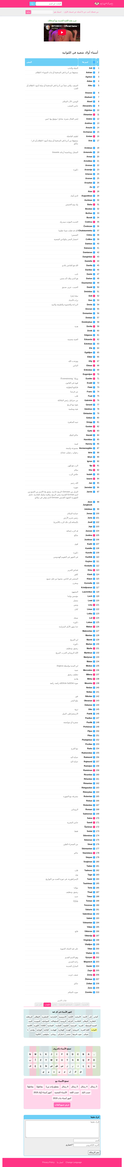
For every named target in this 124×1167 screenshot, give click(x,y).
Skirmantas (87, 849)
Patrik (89, 714)
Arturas (88, 174)
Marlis (89, 648)
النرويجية (76, 1030)
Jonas (89, 513)
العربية (81, 1026)
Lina (90, 605)
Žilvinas (88, 979)
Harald (89, 435)
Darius (89, 278)
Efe (90, 348)
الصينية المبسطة (91, 1026)
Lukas (89, 622)
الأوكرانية (53, 1017)
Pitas (90, 735)
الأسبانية (78, 1017)
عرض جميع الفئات (62, 1105)
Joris (90, 518)
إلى (90, 1017)
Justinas (88, 540)
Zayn (90, 970)
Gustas (89, 426)
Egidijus (88, 352)
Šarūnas (88, 827)
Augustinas (86, 196)
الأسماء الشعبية (60, 1092)
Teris (90, 888)
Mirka (89, 679)
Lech (90, 596)
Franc (89, 392)
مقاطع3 (30, 1087)
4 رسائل (84, 1087)
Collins (89, 239)
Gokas (89, 418)
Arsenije (88, 170)
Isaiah (89, 474)
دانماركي (61, 1034)
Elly (90, 361)
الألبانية (70, 1017)
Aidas (89, 81)
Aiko (90, 86)
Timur (89, 896)
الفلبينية (66, 1026)
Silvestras (87, 836)
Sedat (89, 831)
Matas (89, 661)
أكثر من (39, 1005)
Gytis (89, 431)
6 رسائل (65, 1087)
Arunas (88, 178)
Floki (90, 387)
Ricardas (88, 775)
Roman (88, 809)
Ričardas (88, 779)
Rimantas (87, 783)
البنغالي (85, 1021)
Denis (89, 305)
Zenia (89, 975)
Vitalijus (88, 944)
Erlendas (88, 370)
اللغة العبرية (85, 1030)
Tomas (89, 901)
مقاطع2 (39, 1087)
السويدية (37, 1021)
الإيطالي (37, 1017)
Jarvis (89, 492)
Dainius (88, 244)
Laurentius (87, 592)
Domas (89, 318)
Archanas (87, 132)
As (91, 187)
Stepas (89, 857)
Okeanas (88, 701)
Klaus (89, 579)
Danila (89, 265)
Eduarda (88, 339)
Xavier (89, 966)
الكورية (36, 1026)
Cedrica (88, 222)
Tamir (89, 879)
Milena (89, 675)
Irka (90, 470)
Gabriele (88, 400)
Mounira (88, 683)
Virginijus (87, 940)
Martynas (88, 657)
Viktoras (88, 931)
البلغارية (93, 1021)
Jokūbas (88, 509)
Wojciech (88, 962)
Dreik (89, 331)
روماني (53, 1034)
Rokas (89, 801)
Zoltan (89, 984)
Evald (89, 383)
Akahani (88, 97)
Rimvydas (87, 792)
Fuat (90, 396)
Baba (89, 204)
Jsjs (90, 527)
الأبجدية (85, 1005)
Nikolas (88, 696)
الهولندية (53, 1030)
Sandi (89, 822)
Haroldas (88, 439)
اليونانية (39, 1030)
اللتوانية (94, 1030)
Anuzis (89, 128)
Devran (88, 309)
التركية (70, 1021)
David (89, 287)
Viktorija (88, 936)
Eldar (89, 357)
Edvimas (88, 344)
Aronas (88, 165)
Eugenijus (87, 374)
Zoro (90, 988)
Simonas (88, 840)
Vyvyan (88, 957)
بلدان (55, 1005)
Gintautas (87, 413)
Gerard (89, 405)
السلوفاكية (54, 1021)
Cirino (89, 235)
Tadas (89, 866)
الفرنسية (73, 1026)
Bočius (89, 213)
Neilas (89, 692)
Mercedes (87, 670)
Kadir (89, 544)
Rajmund (88, 762)
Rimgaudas (87, 788)
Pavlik (89, 722)
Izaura (89, 479)
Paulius (88, 718)
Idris (90, 453)
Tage (90, 875)
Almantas (87, 115)
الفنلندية (58, 1026)
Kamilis (88, 548)
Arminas (88, 148)
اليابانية (46, 1030)
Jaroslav (88, 487)
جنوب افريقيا (77, 1034)
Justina (88, 535)
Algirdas (88, 110)
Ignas (89, 461)
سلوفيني (46, 1034)
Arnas (89, 157)
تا (27, 1030)
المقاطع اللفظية (65, 1005)
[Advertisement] (12, 52)
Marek (89, 640)
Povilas (88, 744)
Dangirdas (87, 257)
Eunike (89, 379)
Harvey (89, 444)
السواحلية (45, 1021)
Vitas (90, 949)
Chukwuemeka (85, 231)
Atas (90, 191)
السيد (30, 1021)
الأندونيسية (62, 1017)
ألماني (95, 1017)
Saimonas (87, 814)
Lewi (90, 601)
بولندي (32, 1030)
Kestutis (88, 566)
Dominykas (87, 322)
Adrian (89, 72)
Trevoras (88, 905)
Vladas (89, 953)
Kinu (90, 570)
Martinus (88, 653)
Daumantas (87, 283)
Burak (89, 218)
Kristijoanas (86, 587)
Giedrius (88, 409)
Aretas (89, 136)
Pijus (90, 731)
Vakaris (88, 910)
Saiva (89, 818)
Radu (89, 748)
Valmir (89, 918)
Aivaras (88, 93)
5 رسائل (74, 1087)
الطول (77, 1005)
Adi (90, 68)
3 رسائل (93, 1087)
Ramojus (88, 766)
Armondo (87, 152)
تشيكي (86, 1034)
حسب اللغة (74, 1092)
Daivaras (88, 248)
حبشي (68, 1034)
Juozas (88, 531)
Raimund (88, 757)
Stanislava (87, 853)
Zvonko (88, 992)
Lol (90, 618)
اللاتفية (29, 1026)
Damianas (87, 252)
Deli (90, 296)
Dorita (89, 326)
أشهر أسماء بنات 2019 (62, 1098)
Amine (89, 119)
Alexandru (87, 106)
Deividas (88, 292)
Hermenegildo (85, 448)
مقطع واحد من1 (52, 1087)
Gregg (89, 422)
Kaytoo (88, 561)
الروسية (63, 1021)
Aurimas (88, 200)
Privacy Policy (48, 1162)
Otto (90, 709)
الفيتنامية (50, 1026)
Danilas (88, 270)
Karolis (89, 553)
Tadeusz (88, 870)
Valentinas (87, 914)
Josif (90, 522)
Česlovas (88, 226)
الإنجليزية (45, 1017)
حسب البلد (86, 1092)
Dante (89, 274)
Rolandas (87, 805)
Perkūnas (87, 727)
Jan (90, 483)
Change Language (74, 1162)
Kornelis (88, 583)
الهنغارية (61, 1030)
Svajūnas (88, 862)
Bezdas (88, 209)
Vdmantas (87, 923)
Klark (89, 574)
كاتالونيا (38, 1034)
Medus (89, 666)
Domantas (87, 313)
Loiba (89, 614)
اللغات (47, 1005)
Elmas (89, 365)
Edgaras (88, 335)
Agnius (88, 77)
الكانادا (43, 1026)
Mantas (88, 635)
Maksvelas (87, 631)
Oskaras (88, 705)
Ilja (91, 466)
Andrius (88, 123)
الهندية (68, 1030)
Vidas (89, 927)
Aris (90, 141)
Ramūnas (87, 770)
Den (90, 300)
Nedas (89, 688)
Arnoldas (88, 161)
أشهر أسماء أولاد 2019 (43, 1092)
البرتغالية (29, 1017)
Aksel (89, 101)
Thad (89, 892)
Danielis (88, 261)
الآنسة (85, 1017)
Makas (89, 627)
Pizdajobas (87, 740)
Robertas (88, 796)
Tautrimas (87, 883)
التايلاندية (78, 1021)
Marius (89, 644)
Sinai (90, 844)
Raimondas (87, 753)
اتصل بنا (60, 1162)
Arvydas (88, 183)
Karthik (88, 557)
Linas (89, 609)
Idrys (90, 457)
